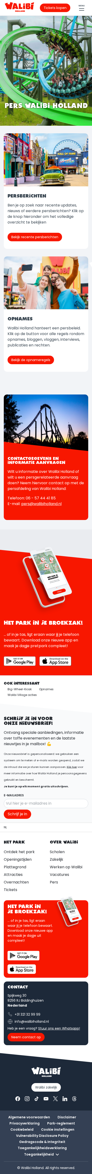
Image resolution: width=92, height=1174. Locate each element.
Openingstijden (18, 859)
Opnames (46, 689)
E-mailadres (14, 795)
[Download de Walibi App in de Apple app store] (22, 969)
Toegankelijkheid (39, 1154)
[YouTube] (46, 1098)
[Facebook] (17, 1098)
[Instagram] (27, 1098)
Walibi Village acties (22, 695)
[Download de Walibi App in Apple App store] (55, 661)
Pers (54, 882)
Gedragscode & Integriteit (42, 1141)
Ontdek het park (19, 852)
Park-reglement (61, 1123)
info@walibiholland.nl (32, 1021)
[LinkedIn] (65, 1098)
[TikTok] (36, 1098)
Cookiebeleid (21, 1129)
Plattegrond (15, 867)
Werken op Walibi (66, 867)
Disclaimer (67, 1117)
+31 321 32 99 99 (27, 1014)
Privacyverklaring (24, 1123)
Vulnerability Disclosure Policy (42, 1135)
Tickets (10, 889)
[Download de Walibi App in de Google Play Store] (20, 661)
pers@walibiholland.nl (41, 503)
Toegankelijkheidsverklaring (42, 1148)
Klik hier (72, 767)
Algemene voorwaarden (29, 1117)
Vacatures (59, 874)
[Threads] (74, 1098)
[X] (55, 1098)
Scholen (57, 852)
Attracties (13, 874)
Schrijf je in (17, 814)
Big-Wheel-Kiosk (20, 689)
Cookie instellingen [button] (57, 1129)
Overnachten (16, 882)
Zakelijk (56, 859)
